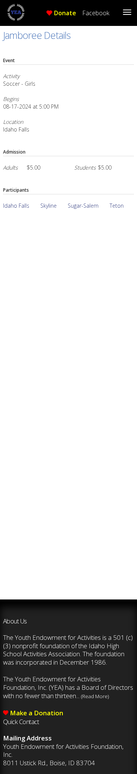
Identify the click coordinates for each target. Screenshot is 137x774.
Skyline (48, 205)
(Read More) (95, 696)
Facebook (95, 13)
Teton (117, 205)
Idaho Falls (16, 205)
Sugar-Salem (83, 205)
